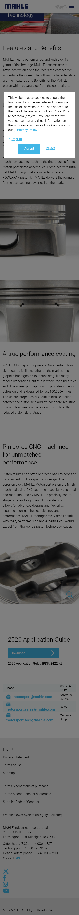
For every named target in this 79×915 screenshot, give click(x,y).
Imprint (17, 139)
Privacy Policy (27, 130)
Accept (29, 148)
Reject (50, 148)
